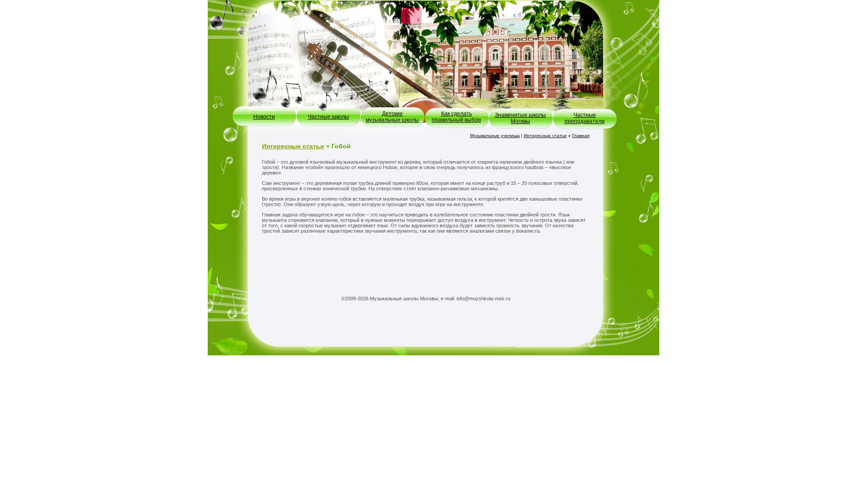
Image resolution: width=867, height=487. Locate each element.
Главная (580, 135)
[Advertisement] (425, 262)
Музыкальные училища (495, 135)
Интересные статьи (545, 135)
